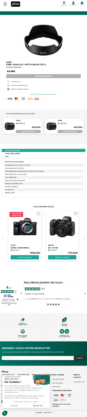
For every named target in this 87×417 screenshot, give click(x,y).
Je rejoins (79, 358)
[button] (43, 58)
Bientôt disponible (43, 76)
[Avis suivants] (85, 293)
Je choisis (14, 405)
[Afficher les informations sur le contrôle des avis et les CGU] (17, 299)
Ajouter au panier (25, 257)
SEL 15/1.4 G (20, 123)
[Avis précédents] (21, 293)
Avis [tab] (6, 156)
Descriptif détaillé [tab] (12, 150)
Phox (5, 371)
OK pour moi (38, 405)
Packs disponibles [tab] (12, 153)
